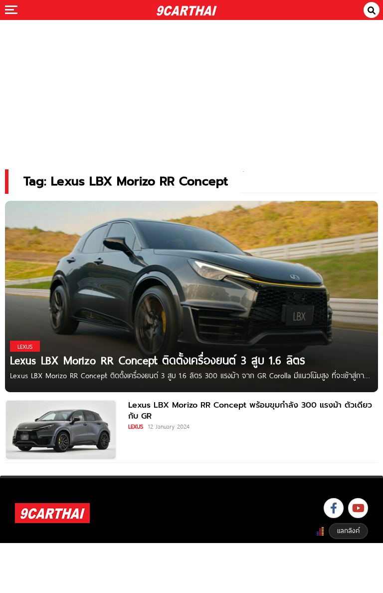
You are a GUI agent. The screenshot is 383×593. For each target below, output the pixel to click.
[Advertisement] (191, 87)
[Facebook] (334, 508)
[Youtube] (358, 508)
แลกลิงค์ (348, 531)
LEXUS (135, 426)
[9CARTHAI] (187, 10)
